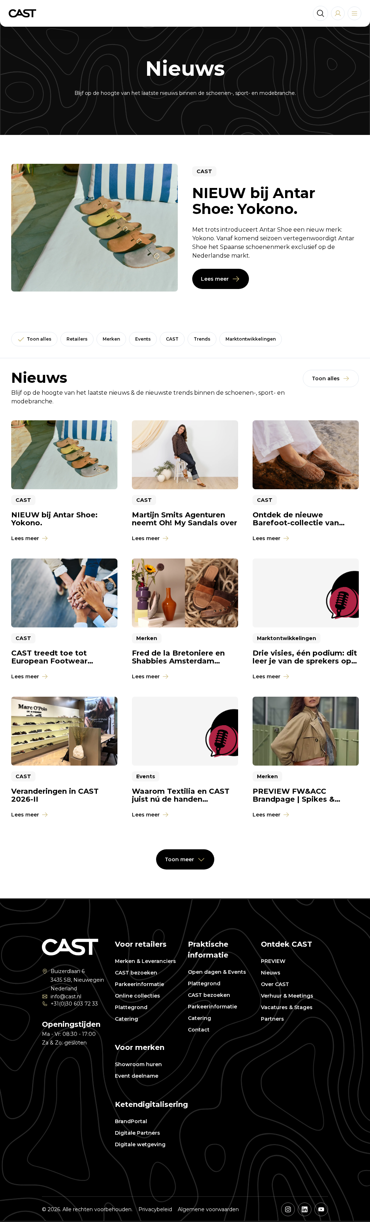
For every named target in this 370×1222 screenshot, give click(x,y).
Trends (202, 339)
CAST (172, 339)
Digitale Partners (137, 1133)
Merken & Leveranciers (145, 961)
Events (143, 339)
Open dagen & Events (217, 972)
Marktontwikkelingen (250, 339)
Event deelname (136, 1076)
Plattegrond (131, 1007)
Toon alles (39, 339)
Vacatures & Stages (287, 1007)
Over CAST (275, 984)
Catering (126, 1019)
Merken (111, 339)
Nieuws (270, 972)
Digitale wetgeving (140, 1144)
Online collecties (137, 996)
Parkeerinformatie (139, 984)
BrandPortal (131, 1121)
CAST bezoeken (136, 972)
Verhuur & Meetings (287, 996)
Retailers (76, 339)
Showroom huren (138, 1064)
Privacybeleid (155, 1209)
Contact (199, 1029)
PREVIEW (273, 961)
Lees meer (215, 279)
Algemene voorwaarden (208, 1209)
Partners (272, 1019)
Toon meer (179, 859)
